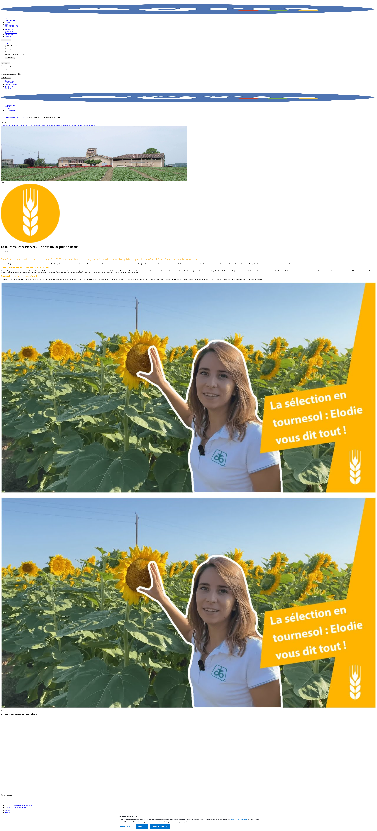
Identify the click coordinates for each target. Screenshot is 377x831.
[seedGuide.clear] (5, 51)
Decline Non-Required (159, 826)
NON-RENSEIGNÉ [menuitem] (11, 26)
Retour (7, 43)
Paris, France (5, 63)
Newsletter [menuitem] (8, 36)
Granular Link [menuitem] (9, 29)
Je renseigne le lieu (6, 67)
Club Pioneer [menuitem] (9, 31)
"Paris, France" (6, 40)
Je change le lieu (12, 45)
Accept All (141, 826)
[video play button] (1, 710)
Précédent (8, 19)
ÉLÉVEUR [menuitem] (8, 24)
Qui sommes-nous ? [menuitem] (11, 33)
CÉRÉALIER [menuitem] (9, 22)
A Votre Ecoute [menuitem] (9, 34)
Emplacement (9, 47)
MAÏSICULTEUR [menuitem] (10, 21)
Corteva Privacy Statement (238, 819)
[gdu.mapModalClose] (5, 45)
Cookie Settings (125, 826)
